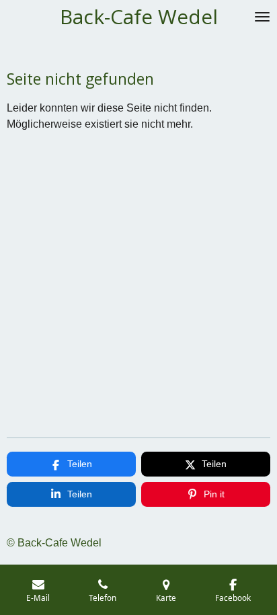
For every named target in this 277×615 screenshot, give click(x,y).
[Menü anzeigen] (262, 17)
